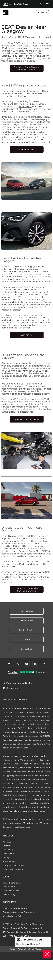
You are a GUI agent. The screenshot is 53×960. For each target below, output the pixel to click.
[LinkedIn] (35, 663)
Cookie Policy (9, 894)
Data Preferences (11, 891)
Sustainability (9, 861)
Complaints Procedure (13, 865)
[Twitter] (18, 663)
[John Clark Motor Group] (15, 4)
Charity (6, 857)
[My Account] (41, 4)
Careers (6, 846)
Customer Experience (13, 869)
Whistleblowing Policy (13, 916)
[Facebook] (9, 663)
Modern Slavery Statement (15, 908)
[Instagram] (44, 663)
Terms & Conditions (11, 883)
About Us (7, 842)
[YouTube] (27, 663)
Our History (8, 850)
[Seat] (5, 13)
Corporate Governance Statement (18, 912)
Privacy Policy (9, 887)
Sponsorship (8, 853)
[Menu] (47, 4)
